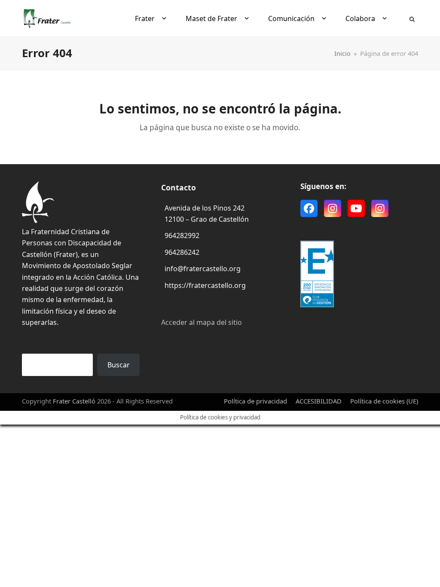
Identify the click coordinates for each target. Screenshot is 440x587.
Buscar (118, 365)
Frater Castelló (74, 401)
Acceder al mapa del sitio (201, 322)
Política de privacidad (255, 401)
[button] (412, 18)
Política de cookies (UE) (384, 401)
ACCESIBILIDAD (319, 401)
